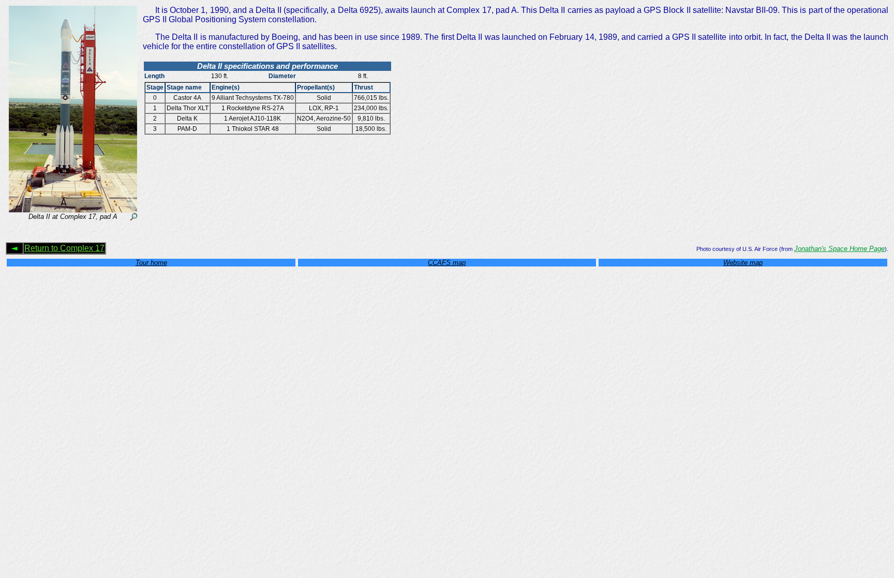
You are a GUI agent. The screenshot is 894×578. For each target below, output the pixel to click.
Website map (743, 262)
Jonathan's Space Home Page (839, 249)
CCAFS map (447, 262)
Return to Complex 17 (64, 248)
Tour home (151, 262)
